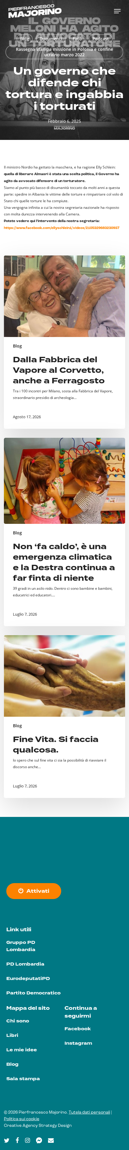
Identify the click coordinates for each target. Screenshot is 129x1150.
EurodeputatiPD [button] (28, 978)
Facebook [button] (77, 1029)
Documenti (51, 39)
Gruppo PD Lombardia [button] (20, 946)
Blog (24, 39)
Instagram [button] (78, 1043)
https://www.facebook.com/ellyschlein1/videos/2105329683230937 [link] (61, 228)
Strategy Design (55, 1126)
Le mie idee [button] (21, 1050)
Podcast (100, 39)
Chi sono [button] (17, 1021)
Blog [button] (12, 1064)
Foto (77, 39)
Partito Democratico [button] (33, 993)
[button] (117, 11)
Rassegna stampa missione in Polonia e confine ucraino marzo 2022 (64, 51)
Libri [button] (12, 1035)
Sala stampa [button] (23, 1079)
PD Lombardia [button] (25, 964)
